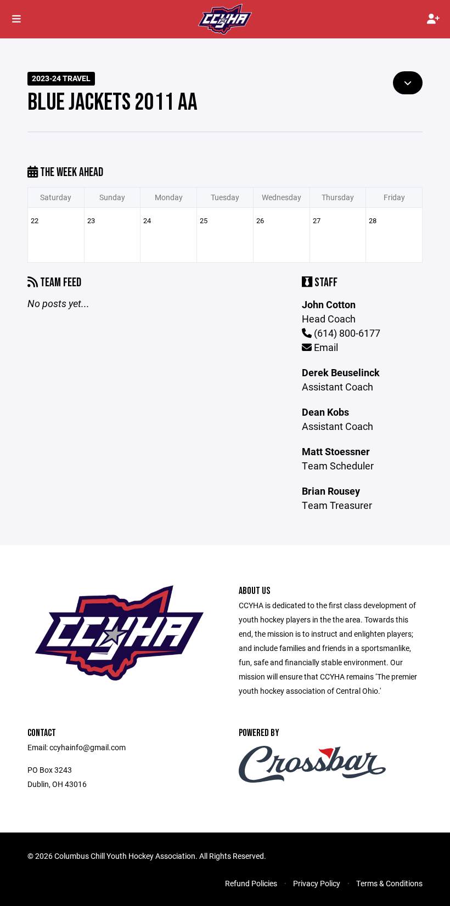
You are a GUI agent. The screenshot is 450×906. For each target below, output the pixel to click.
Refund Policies (251, 883)
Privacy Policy (316, 883)
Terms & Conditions (389, 883)
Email (325, 347)
